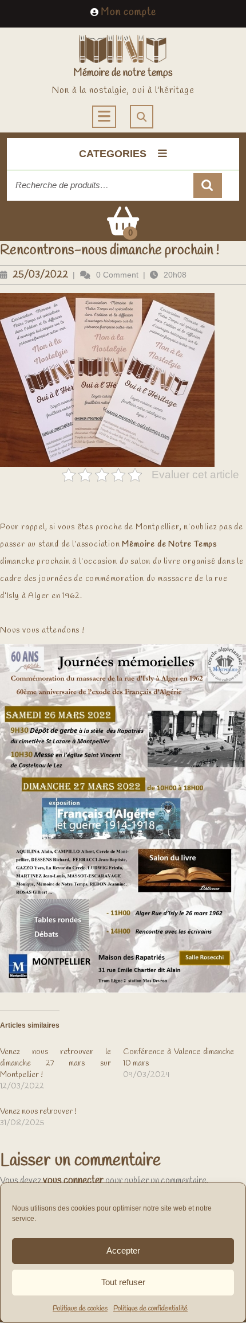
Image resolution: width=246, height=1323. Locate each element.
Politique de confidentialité (150, 1308)
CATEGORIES (112, 153)
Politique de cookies (80, 1308)
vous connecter (73, 1180)
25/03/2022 (40, 275)
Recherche (207, 185)
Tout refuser (123, 1282)
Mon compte (128, 12)
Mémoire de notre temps (123, 73)
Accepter (123, 1250)
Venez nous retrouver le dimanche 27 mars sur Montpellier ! (55, 1063)
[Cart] (123, 229)
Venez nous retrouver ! (38, 1111)
